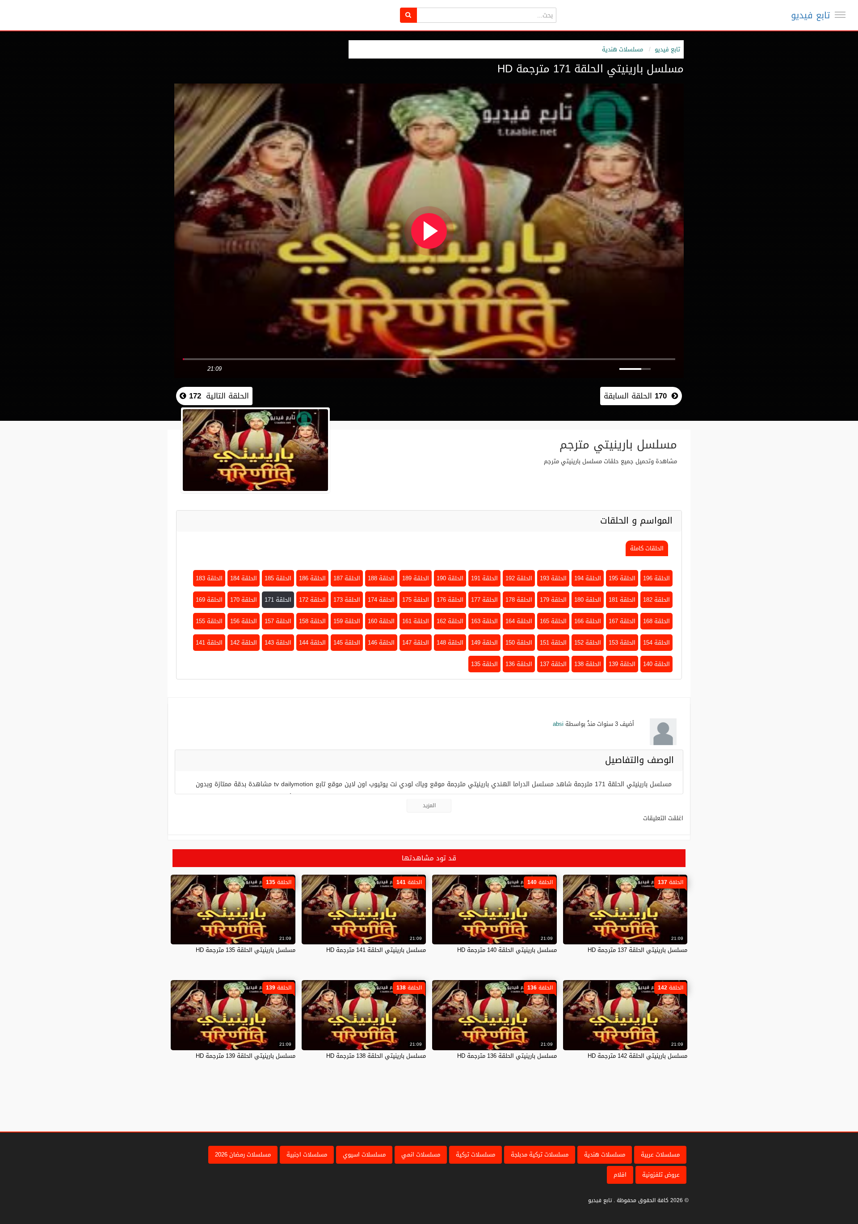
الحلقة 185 (278, 578)
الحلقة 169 (209, 599)
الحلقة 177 (484, 599)
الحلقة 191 (484, 578)
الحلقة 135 (484, 664)
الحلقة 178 (518, 599)
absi (558, 723)
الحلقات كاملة (647, 548)
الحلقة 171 (278, 599)
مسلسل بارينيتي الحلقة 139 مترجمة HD (245, 1055)
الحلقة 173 (346, 599)
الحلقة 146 (381, 642)
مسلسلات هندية (622, 49)
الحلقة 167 (622, 621)
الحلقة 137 (553, 664)
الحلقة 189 (415, 578)
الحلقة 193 (553, 578)
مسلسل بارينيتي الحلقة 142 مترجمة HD (637, 1055)
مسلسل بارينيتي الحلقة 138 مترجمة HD (376, 1055)
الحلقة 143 (278, 642)
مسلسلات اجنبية (306, 1154)
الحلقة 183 (209, 578)
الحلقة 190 (450, 578)
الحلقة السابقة (635, 396)
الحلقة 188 (381, 578)
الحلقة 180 (587, 599)
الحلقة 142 (243, 642)
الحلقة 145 (346, 642)
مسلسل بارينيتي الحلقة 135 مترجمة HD (245, 950)
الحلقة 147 (415, 642)
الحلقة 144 (312, 642)
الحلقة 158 (312, 621)
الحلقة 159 (346, 621)
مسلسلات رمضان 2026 (243, 1154)
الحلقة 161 (415, 621)
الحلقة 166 (587, 621)
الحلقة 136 (518, 664)
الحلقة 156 (243, 621)
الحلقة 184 (243, 578)
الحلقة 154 (656, 642)
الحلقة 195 (622, 578)
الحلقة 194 (587, 578)
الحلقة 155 (209, 621)
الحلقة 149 (484, 642)
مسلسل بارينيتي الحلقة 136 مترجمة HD (507, 1055)
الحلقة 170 (243, 599)
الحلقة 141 (209, 642)
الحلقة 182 (656, 599)
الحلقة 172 (312, 599)
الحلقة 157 (278, 621)
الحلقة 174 (381, 599)
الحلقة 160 (381, 621)
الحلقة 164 (518, 621)
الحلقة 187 (346, 578)
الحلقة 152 (587, 642)
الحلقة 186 (312, 578)
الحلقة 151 (553, 642)
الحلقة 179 (553, 599)
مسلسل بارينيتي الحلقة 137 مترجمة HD (637, 950)
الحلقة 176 (450, 599)
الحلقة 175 (415, 599)
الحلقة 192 (518, 578)
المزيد (429, 805)
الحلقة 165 (553, 621)
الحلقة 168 (656, 621)
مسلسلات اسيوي (364, 1154)
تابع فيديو (810, 15)
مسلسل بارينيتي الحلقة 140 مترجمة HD (507, 950)
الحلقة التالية (217, 396)
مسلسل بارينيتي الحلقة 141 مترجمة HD (376, 950)
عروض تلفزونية (661, 1174)
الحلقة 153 (622, 642)
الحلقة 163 (484, 621)
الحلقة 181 (622, 599)
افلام (620, 1174)
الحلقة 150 (518, 642)
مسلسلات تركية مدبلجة (539, 1154)
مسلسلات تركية (475, 1154)
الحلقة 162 (450, 621)
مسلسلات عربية (660, 1154)
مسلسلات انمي (420, 1154)
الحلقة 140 (656, 664)
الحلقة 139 (622, 664)
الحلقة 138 (587, 664)
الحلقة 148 (450, 642)
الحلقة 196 (656, 578)
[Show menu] (840, 15)
